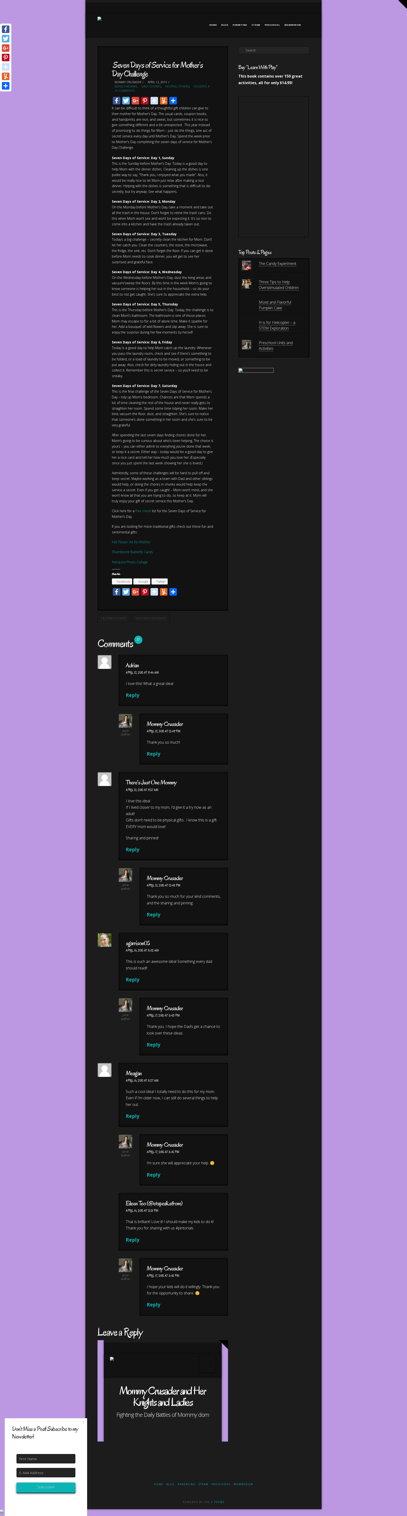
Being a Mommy (125, 86)
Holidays (200, 86)
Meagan (134, 1073)
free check (143, 511)
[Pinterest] (307, 7)
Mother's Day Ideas (151, 618)
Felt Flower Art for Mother (131, 542)
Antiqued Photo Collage (130, 562)
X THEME (217, 1502)
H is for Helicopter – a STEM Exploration (277, 325)
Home (158, 1484)
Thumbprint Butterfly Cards (132, 552)
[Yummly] (5, 76)
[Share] (5, 86)
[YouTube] (295, 7)
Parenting (186, 1484)
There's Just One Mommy (151, 782)
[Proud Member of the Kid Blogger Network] (256, 385)
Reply (133, 695)
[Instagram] (301, 7)
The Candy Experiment (277, 263)
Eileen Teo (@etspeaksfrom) (154, 1203)
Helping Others (177, 86)
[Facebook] (276, 7)
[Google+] (289, 7)
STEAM (203, 1484)
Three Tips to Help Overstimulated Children (279, 284)
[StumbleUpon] (5, 67)
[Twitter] (283, 7)
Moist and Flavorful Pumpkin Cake (275, 305)
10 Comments (124, 91)
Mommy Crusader (165, 724)
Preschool (221, 1484)
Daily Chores (151, 86)
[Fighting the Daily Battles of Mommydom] (99, 22)
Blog (170, 1484)
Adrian (132, 665)
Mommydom (243, 1484)
